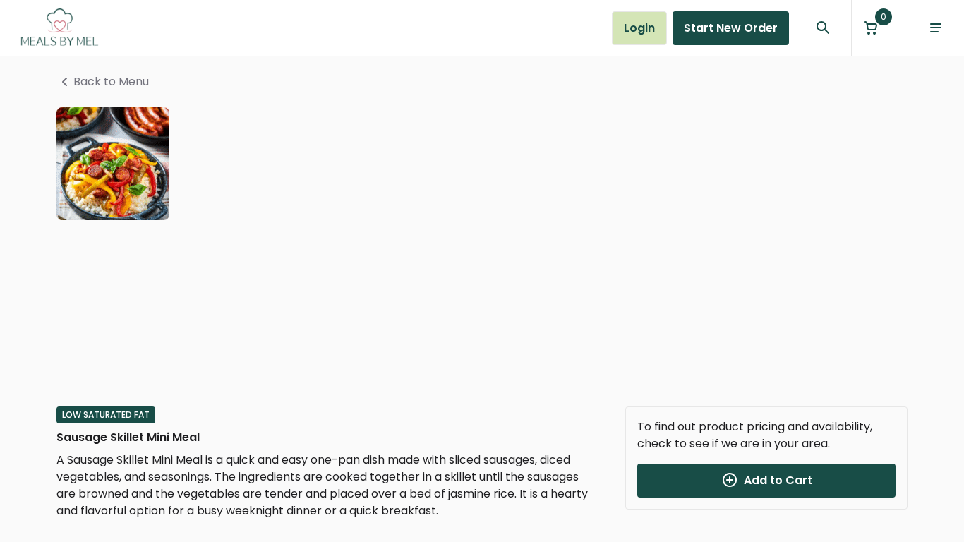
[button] (879, 28)
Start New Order (731, 28)
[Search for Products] (822, 28)
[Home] (59, 28)
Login (639, 28)
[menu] (935, 28)
